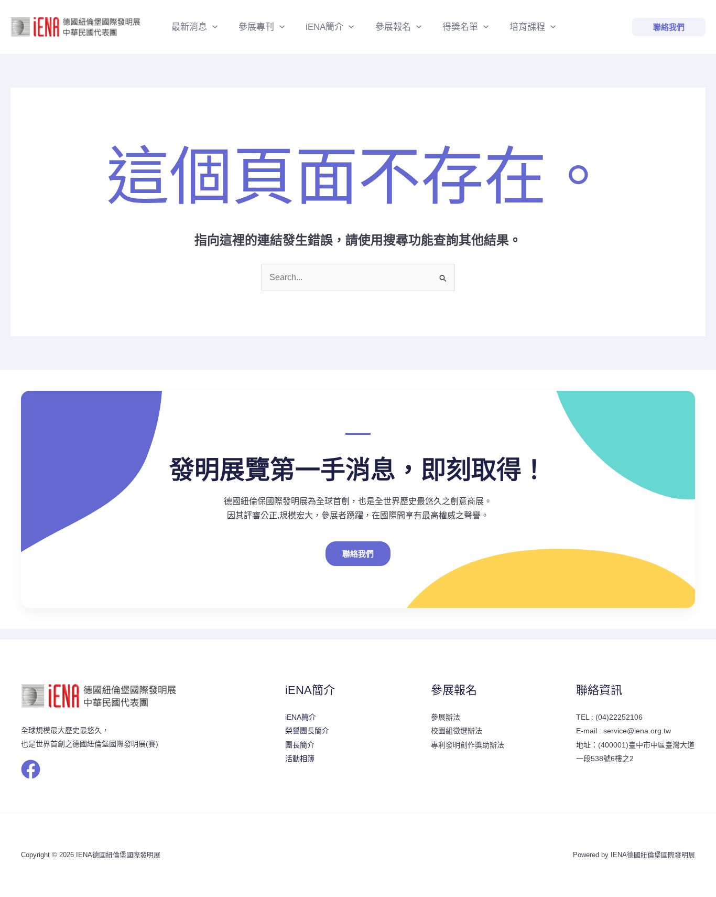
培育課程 (527, 27)
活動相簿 (299, 758)
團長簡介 (299, 745)
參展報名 (393, 27)
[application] (212, 27)
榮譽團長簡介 (307, 731)
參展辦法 (445, 717)
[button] (669, 27)
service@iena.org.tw (637, 731)
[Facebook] (30, 769)
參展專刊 (256, 27)
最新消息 (189, 27)
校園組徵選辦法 (456, 731)
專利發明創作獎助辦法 (467, 745)
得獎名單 (460, 27)
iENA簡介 (324, 27)
